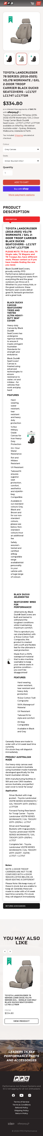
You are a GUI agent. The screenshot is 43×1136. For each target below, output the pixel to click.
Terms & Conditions (22, 1105)
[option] (9, 59)
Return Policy (21, 1113)
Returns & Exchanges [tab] (15, 906)
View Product (21, 1021)
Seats (5, 156)
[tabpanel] (21, 562)
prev (5, 951)
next (10, 951)
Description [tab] (11, 219)
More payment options (22, 195)
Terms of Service (21, 1102)
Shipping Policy (21, 1110)
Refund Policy (21, 1107)
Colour (6, 144)
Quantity (8, 167)
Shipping (19, 135)
